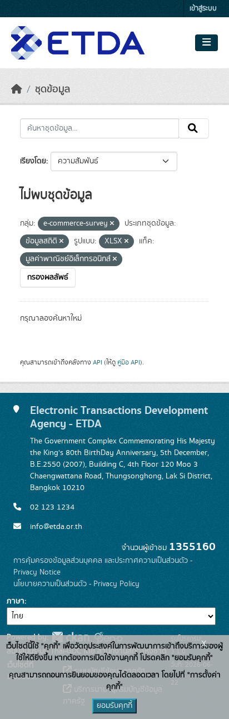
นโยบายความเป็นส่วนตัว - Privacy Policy (76, 584)
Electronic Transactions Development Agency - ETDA (119, 417)
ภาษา (15, 601)
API (97, 362)
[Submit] (193, 128)
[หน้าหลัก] (16, 89)
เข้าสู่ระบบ (203, 8)
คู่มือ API (128, 362)
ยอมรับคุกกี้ (114, 705)
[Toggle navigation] (206, 42)
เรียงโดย (33, 161)
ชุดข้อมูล (52, 89)
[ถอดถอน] (112, 223)
